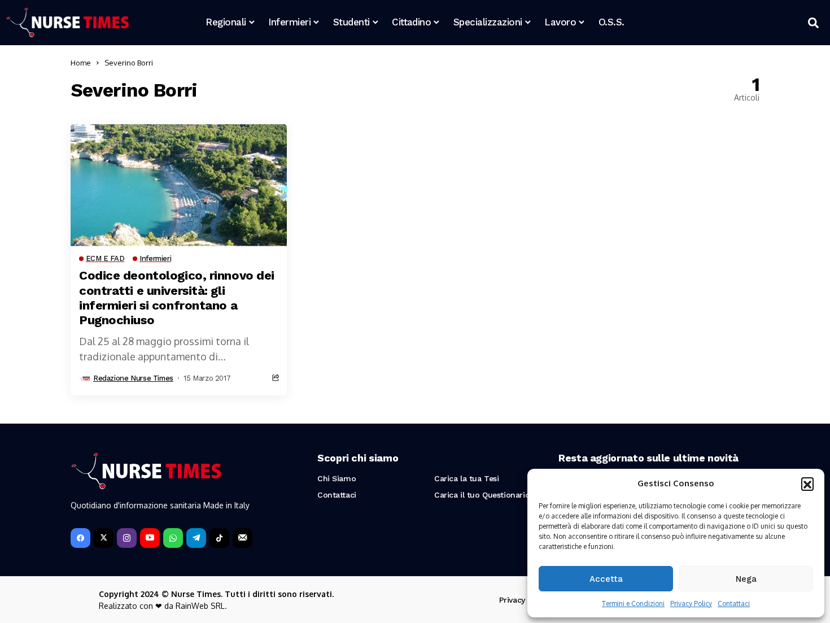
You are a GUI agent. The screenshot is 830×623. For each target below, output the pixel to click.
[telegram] (196, 538)
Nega (746, 579)
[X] (103, 538)
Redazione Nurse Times (133, 378)
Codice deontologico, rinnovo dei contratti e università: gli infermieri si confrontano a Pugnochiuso (176, 297)
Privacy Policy (691, 603)
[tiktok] (219, 538)
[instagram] (127, 538)
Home (81, 62)
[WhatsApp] (173, 538)
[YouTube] (150, 538)
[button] (807, 483)
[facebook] (80, 538)
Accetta (606, 579)
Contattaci (734, 603)
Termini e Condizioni (633, 603)
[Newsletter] (242, 538)
